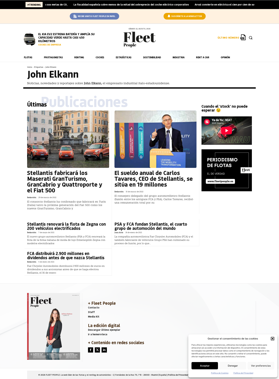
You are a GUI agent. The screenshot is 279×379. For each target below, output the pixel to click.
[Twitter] (97, 350)
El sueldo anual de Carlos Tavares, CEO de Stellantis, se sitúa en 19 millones (153, 178)
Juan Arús (118, 232)
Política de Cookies (219, 373)
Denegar (233, 365)
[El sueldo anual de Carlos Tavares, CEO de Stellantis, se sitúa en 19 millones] (155, 139)
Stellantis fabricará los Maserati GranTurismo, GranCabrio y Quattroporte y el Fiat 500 (64, 181)
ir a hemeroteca (97, 334)
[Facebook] (90, 350)
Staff (91, 312)
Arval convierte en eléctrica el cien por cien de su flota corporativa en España (228, 4)
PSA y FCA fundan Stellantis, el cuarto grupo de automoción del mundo (150, 226)
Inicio (29, 67)
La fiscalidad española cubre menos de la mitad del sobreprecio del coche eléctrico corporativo (117, 4)
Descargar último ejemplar (104, 329)
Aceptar (205, 365)
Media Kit (93, 316)
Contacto (93, 307)
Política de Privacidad (243, 373)
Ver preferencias (261, 365)
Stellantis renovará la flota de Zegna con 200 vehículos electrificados (66, 226)
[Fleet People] (139, 39)
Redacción (31, 197)
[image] (30, 39)
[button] (272, 338)
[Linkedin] (104, 350)
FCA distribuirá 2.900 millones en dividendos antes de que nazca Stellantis (65, 255)
